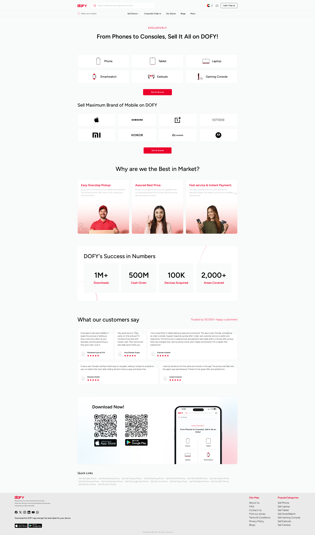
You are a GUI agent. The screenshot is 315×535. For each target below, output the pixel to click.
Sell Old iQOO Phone (220, 481)
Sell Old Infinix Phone (107, 484)
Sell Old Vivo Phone (159, 481)
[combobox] (124, 5)
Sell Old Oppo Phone (178, 481)
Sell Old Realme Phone (199, 481)
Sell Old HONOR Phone (197, 478)
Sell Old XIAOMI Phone (175, 478)
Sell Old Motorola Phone (89, 481)
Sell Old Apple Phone (88, 478)
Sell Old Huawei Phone (219, 478)
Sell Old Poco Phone (87, 484)
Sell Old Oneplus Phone (132, 478)
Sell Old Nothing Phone (154, 478)
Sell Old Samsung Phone (109, 478)
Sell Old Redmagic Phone (112, 481)
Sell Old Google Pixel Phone (137, 481)
